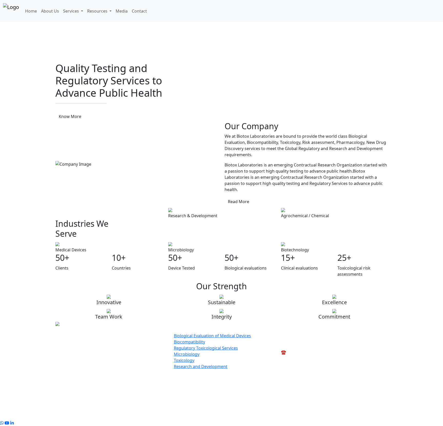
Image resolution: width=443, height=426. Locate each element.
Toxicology (184, 360)
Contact (139, 11)
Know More (70, 116)
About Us (50, 11)
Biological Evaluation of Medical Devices (212, 336)
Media (122, 11)
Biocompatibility (189, 342)
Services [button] (71, 11)
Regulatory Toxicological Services (206, 348)
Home (31, 11)
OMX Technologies (280, 417)
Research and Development (200, 366)
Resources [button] (97, 11)
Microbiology (186, 354)
